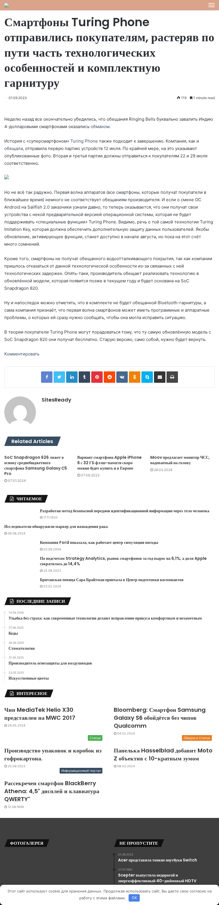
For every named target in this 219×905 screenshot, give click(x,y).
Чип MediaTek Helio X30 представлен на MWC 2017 (39, 714)
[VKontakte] (122, 377)
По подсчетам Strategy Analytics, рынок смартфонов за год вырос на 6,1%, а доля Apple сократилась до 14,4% (123, 561)
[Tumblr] (84, 377)
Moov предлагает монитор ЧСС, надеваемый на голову (180, 460)
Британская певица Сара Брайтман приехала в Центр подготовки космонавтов (112, 580)
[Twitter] (59, 377)
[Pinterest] (97, 377)
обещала (13, 148)
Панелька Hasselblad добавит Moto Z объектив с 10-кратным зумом (163, 754)
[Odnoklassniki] (134, 377)
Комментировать (21, 354)
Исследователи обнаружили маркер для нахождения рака (56, 526)
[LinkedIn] (72, 377)
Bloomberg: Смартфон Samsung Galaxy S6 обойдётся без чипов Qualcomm (160, 718)
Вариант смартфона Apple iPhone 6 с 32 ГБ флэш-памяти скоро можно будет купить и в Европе (109, 462)
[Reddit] (109, 377)
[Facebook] (46, 377)
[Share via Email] (159, 377)
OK (134, 897)
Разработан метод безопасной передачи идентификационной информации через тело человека (124, 511)
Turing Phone (84, 141)
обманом (100, 126)
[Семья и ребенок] (6, 5)
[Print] (172, 377)
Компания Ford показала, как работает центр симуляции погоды (99, 542)
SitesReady (56, 399)
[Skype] (147, 377)
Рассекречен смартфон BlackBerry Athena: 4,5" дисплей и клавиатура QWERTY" (51, 791)
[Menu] (211, 5)
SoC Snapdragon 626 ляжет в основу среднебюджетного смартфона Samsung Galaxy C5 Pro (35, 465)
